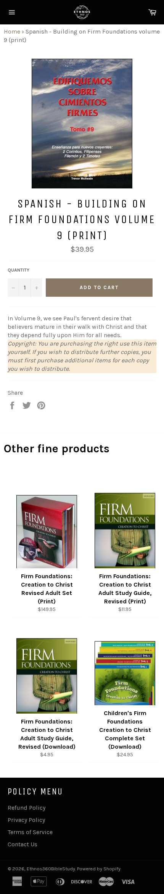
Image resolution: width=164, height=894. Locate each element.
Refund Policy (26, 807)
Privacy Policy (26, 819)
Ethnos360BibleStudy (51, 868)
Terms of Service (30, 832)
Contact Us (22, 844)
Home (12, 31)
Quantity (18, 270)
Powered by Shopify (99, 868)
